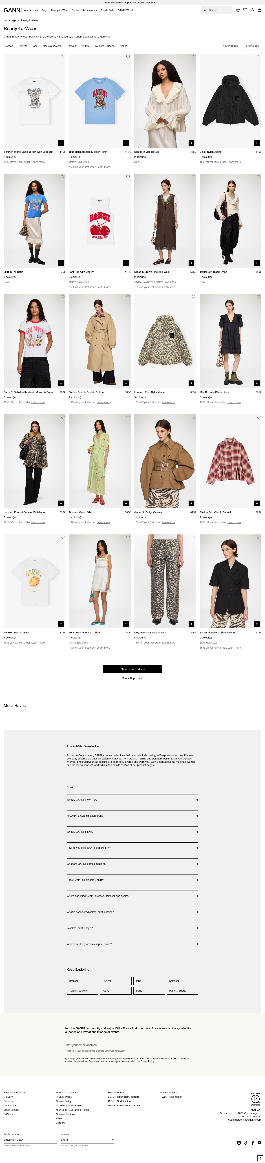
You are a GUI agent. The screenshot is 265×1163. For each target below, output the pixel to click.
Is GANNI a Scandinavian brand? (86, 813)
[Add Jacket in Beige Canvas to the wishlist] (193, 417)
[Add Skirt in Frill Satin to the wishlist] (62, 177)
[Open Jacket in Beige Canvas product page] (165, 461)
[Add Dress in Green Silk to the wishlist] (128, 417)
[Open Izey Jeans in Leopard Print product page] (165, 581)
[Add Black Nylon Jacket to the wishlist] (258, 56)
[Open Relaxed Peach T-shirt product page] (34, 581)
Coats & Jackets (52, 46)
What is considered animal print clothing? (90, 910)
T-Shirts (22, 46)
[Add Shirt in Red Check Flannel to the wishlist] (258, 417)
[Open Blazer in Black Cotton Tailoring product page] (231, 581)
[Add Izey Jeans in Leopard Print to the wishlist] (193, 537)
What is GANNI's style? (81, 830)
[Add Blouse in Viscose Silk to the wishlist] (193, 56)
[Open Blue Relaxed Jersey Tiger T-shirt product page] (100, 101)
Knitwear (72, 46)
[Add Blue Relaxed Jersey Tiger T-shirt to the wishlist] (128, 56)
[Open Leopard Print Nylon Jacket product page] (165, 341)
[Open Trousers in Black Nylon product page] (231, 221)
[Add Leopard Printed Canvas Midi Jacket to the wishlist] (62, 417)
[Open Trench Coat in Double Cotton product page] (100, 341)
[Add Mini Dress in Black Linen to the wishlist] (258, 297)
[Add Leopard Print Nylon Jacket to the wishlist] (193, 297)
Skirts (85, 46)
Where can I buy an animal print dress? (89, 942)
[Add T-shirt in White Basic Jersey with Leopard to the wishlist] (62, 56)
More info (105, 36)
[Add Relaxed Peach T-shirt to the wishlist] (62, 537)
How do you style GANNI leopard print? (89, 846)
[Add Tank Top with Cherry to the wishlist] (128, 177)
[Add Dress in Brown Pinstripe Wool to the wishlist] (193, 177)
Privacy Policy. (147, 1061)
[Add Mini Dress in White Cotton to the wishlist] (128, 537)
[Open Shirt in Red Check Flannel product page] (231, 461)
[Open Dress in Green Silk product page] (100, 461)
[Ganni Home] (12, 10)
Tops (34, 46)
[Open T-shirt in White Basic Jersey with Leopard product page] (34, 101)
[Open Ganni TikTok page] (246, 1143)
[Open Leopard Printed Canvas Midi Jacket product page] (34, 461)
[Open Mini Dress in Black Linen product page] (231, 341)
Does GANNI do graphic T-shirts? (86, 878)
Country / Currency (11, 1134)
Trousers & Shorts (104, 46)
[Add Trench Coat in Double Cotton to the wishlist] (128, 297)
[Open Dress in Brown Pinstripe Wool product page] (165, 221)
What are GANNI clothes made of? (86, 862)
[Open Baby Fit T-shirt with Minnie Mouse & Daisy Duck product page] (34, 341)
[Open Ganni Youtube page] (259, 1143)
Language (65, 1134)
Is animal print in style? (81, 926)
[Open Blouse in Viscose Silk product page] (165, 101)
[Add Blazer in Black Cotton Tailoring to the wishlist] (258, 537)
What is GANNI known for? (82, 797)
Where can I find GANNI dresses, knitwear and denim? (98, 894)
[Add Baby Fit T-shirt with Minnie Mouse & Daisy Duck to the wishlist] (62, 297)
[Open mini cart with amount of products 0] (259, 10)
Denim (123, 46)
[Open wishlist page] (245, 10)
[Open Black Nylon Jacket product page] (231, 101)
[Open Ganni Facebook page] (253, 1143)
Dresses (8, 46)
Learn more (38, 162)
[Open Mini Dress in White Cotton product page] (100, 581)
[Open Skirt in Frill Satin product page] (34, 221)
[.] (132, 2)
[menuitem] (30, 10)
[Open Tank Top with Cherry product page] (100, 221)
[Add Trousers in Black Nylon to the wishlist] (258, 177)
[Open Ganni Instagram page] (239, 1143)
